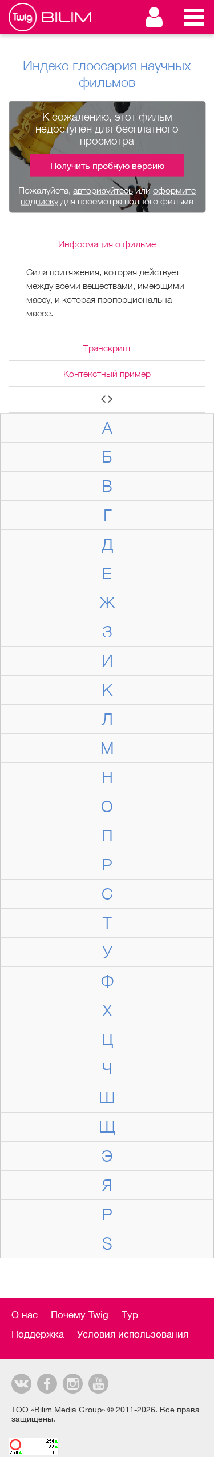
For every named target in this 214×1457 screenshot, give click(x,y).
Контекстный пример (107, 373)
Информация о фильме (107, 244)
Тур (130, 1314)
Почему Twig (79, 1314)
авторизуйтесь (103, 189)
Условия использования (132, 1334)
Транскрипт (107, 348)
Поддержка (37, 1334)
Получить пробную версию (107, 165)
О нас (24, 1314)
